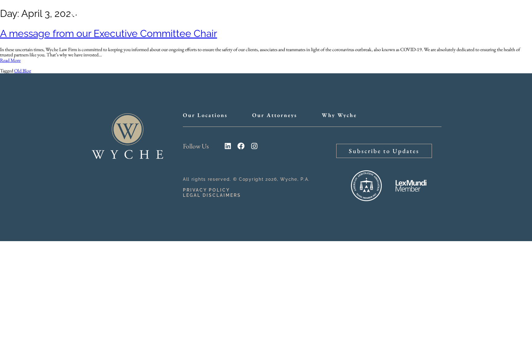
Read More (10, 60)
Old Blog (22, 70)
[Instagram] (254, 146)
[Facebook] (240, 146)
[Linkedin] (227, 146)
